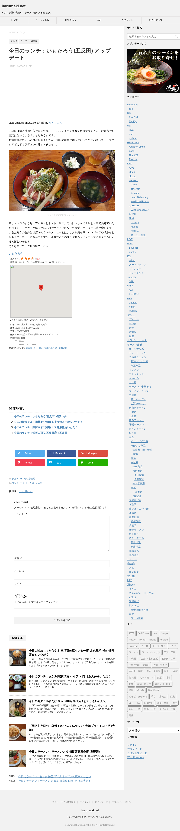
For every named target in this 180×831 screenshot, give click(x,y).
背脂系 (132, 525)
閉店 (131, 715)
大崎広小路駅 (50, 348)
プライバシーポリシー (122, 802)
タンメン (134, 369)
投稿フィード (134, 748)
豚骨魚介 (134, 534)
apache (133, 302)
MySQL (133, 121)
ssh (131, 108)
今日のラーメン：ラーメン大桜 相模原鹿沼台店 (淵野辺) (64, 751)
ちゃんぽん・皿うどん (141, 593)
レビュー (132, 559)
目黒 (172, 696)
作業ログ (134, 571)
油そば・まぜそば (139, 508)
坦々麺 (132, 433)
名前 (18, 558)
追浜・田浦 (150, 709)
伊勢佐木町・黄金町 (139, 665)
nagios (134, 226)
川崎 (168, 677)
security (131, 277)
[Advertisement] (62, 96)
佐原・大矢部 (160, 665)
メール (19, 570)
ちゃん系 (134, 378)
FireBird (133, 117)
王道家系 (137, 491)
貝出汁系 (136, 542)
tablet (132, 260)
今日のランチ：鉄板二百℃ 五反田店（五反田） (42, 432)
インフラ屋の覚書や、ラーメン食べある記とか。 (90, 817)
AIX (131, 289)
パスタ (132, 597)
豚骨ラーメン (136, 529)
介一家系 (137, 466)
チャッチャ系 (136, 374)
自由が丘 (148, 703)
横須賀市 (136, 521)
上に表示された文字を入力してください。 (37, 602)
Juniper (135, 193)
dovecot (133, 247)
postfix (132, 252)
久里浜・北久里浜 (149, 658)
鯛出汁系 (136, 546)
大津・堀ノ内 (146, 677)
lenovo (132, 639)
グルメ (15, 478)
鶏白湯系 (134, 555)
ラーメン (133, 652)
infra (99, 20)
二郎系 (132, 412)
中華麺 (132, 395)
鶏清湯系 (134, 550)
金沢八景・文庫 (167, 709)
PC (129, 256)
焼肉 (131, 336)
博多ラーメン (136, 420)
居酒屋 (29, 348)
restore (135, 230)
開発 (129, 580)
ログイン (132, 744)
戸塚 (131, 684)
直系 (133, 487)
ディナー (134, 319)
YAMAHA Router (140, 201)
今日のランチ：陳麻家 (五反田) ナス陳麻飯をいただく (46, 427)
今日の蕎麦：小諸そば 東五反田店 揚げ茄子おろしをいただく (67, 701)
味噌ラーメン (136, 424)
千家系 (134, 454)
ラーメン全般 (42, 20)
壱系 (133, 458)
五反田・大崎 (27, 483)
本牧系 (134, 462)
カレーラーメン (137, 353)
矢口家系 (139, 475)
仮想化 (132, 214)
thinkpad (133, 646)
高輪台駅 (63, 348)
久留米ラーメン (137, 407)
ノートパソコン (137, 264)
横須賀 (140, 690)
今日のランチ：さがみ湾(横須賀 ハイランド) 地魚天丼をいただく (70, 676)
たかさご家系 (138, 445)
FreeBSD (134, 294)
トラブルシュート (137, 340)
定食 (131, 327)
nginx (132, 306)
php (131, 134)
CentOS (133, 155)
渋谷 (153, 696)
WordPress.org (135, 757)
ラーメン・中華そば (140, 386)
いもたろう (16, 253)
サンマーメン (138, 399)
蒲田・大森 (163, 703)
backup (135, 222)
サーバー (134, 205)
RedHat (133, 159)
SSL (131, 281)
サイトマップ (155, 20)
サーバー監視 (138, 235)
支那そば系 (135, 500)
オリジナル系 (136, 348)
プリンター (135, 268)
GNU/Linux (70, 20)
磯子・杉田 (134, 703)
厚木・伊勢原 (153, 671)
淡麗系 (132, 513)
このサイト (127, 20)
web (129, 298)
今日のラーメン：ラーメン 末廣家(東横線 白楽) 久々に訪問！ (54, 780)
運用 (131, 218)
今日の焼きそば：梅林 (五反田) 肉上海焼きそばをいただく (48, 421)
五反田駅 (38, 348)
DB (129, 113)
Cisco (134, 184)
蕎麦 (131, 614)
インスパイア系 (139, 441)
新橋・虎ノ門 (144, 684)
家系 (131, 437)
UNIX (130, 285)
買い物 (131, 576)
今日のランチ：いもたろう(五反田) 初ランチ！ (41, 416)
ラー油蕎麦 (137, 618)
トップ (14, 20)
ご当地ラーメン (137, 357)
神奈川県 (134, 517)
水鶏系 (132, 504)
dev (129, 125)
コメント (20, 513)
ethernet (135, 188)
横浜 (131, 690)
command (132, 104)
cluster (132, 176)
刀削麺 (132, 416)
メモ (131, 567)
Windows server (140, 209)
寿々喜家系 (139, 483)
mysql (142, 639)
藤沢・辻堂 (134, 709)
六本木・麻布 (136, 671)
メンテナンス (136, 273)
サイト (17, 583)
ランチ (23, 478)
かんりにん (55, 122)
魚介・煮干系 (136, 538)
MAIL (130, 243)
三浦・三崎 (169, 652)
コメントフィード (137, 753)
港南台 (162, 696)
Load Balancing (139, 197)
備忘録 (131, 563)
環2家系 (137, 496)
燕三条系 (136, 365)
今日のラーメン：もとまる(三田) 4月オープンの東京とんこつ (54, 776)
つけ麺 (132, 382)
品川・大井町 (171, 671)
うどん (132, 588)
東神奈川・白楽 (163, 684)
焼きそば (134, 605)
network (133, 180)
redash (133, 310)
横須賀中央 (153, 690)
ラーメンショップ (139, 390)
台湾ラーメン (138, 403)
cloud (132, 172)
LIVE (130, 239)
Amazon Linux (137, 146)
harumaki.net (13, 6)
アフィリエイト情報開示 (64, 802)
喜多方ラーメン (137, 428)
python (133, 138)
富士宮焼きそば (139, 609)
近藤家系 (139, 479)
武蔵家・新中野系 (142, 449)
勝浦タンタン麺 (139, 361)
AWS (131, 167)
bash (131, 150)
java (131, 129)
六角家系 (137, 470)
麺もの (131, 584)
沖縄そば (134, 601)
